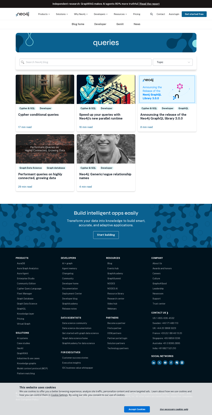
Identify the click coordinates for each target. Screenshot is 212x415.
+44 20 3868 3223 (166, 328)
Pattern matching (26, 373)
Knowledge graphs (26, 363)
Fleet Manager (24, 293)
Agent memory (69, 268)
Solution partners (116, 343)
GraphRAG (22, 353)
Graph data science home (75, 338)
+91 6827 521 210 (167, 348)
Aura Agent (23, 273)
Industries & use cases (28, 358)
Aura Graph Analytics (27, 268)
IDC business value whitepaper (77, 368)
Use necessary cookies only (174, 409)
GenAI (20, 348)
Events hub (113, 268)
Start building (106, 234)
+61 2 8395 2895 (171, 343)
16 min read (86, 127)
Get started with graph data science (80, 333)
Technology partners (118, 348)
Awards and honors (162, 268)
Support (157, 298)
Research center (115, 298)
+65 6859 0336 (172, 338)
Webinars (112, 308)
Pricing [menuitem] (136, 14)
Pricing (20, 319)
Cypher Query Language (29, 288)
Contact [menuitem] (161, 14)
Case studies (23, 343)
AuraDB (21, 263)
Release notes (69, 308)
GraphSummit (114, 278)
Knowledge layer (25, 313)
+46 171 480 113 (170, 323)
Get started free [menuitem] (194, 14)
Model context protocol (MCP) (32, 368)
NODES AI (112, 288)
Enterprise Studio (26, 278)
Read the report (150, 3)
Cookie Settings (59, 394)
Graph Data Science (27, 303)
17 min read (25, 127)
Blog (109, 263)
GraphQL (21, 308)
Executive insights (71, 363)
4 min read (85, 186)
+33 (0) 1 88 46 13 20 (171, 333)
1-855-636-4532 (165, 318)
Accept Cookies (137, 409)
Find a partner (114, 328)
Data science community (74, 323)
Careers (157, 273)
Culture (156, 278)
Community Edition (26, 283)
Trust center (159, 303)
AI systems (22, 338)
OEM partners (114, 333)
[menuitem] (44, 14)
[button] (173, 62)
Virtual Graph (23, 324)
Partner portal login (117, 338)
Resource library (115, 293)
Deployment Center (72, 293)
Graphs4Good (160, 283)
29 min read (25, 186)
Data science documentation (76, 328)
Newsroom (158, 293)
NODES (111, 283)
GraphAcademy (70, 303)
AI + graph (67, 263)
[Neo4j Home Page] (23, 14)
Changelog (67, 273)
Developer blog (70, 298)
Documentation (70, 288)
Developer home (70, 283)
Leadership (158, 288)
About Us (157, 263)
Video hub (112, 303)
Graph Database (25, 298)
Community (67, 278)
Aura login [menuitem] (174, 14)
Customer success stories (75, 358)
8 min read (146, 127)
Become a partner (116, 323)
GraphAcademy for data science (78, 343)
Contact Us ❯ (159, 313)
